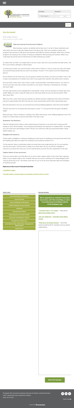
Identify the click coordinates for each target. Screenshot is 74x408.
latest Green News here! (46, 213)
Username (41, 11)
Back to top (66, 399)
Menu (4, 3)
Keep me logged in (45, 16)
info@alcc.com (57, 204)
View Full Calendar (54, 380)
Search (68, 25)
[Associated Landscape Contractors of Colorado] (18, 14)
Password (57, 11)
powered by (32, 404)
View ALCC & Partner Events (49, 223)
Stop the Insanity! (9, 32)
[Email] (70, 33)
